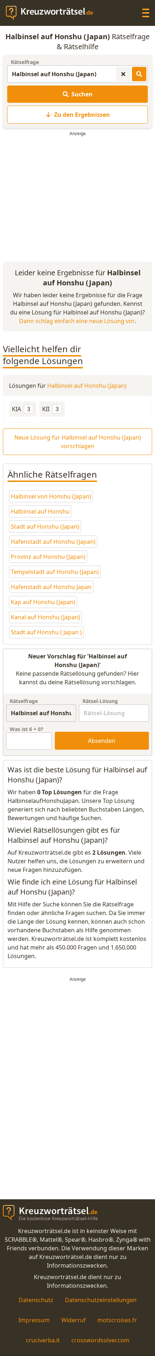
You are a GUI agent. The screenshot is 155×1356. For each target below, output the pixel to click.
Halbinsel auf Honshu (40, 511)
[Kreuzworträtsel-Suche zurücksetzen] (123, 74)
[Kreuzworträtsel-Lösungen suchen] (139, 74)
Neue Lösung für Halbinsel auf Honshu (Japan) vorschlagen (77, 441)
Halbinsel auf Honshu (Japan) (87, 386)
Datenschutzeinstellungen (101, 1300)
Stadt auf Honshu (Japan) (45, 526)
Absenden (101, 741)
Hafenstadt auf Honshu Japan (51, 587)
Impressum (34, 1320)
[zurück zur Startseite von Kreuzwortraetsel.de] (53, 13)
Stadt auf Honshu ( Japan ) (46, 632)
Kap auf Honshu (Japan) (43, 602)
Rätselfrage (25, 62)
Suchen (82, 94)
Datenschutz (36, 1300)
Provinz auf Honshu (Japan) (48, 557)
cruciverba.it (43, 1340)
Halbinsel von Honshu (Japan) (51, 496)
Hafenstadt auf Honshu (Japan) (53, 542)
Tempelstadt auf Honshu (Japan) (55, 572)
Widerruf (73, 1320)
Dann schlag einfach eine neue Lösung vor (77, 321)
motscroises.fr (117, 1320)
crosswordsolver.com (100, 1340)
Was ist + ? (26, 729)
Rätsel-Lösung (100, 701)
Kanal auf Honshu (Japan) (45, 617)
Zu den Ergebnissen (82, 115)
